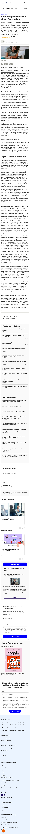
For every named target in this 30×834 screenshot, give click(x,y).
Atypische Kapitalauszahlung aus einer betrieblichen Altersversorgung (14, 387)
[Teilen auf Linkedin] (12, 64)
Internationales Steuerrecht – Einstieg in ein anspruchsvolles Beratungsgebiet (14, 456)
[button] (6, 485)
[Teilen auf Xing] (10, 64)
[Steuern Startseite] (4, 3)
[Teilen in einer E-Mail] (2, 64)
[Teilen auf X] (5, 64)
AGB (22, 697)
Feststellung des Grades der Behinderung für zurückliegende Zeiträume (15, 355)
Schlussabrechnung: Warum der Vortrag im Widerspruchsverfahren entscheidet (14, 401)
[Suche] (24, 2)
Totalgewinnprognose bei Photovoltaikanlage (14, 411)
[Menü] (10, 2)
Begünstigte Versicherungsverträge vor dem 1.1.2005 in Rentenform (13, 336)
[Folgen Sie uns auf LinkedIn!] (2, 795)
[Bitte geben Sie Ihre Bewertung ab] (10, 37)
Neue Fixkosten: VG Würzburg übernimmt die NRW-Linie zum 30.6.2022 (14, 443)
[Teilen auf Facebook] (7, 64)
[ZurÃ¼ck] (20, 528)
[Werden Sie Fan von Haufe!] (4, 795)
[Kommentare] (14, 37)
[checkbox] (2, 481)
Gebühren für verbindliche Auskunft (11, 406)
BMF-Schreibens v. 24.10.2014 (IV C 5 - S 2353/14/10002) (15, 146)
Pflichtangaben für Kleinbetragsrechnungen (13, 368)
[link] (3, 8)
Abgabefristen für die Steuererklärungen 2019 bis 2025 (14, 329)
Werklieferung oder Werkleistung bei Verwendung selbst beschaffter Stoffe (14, 436)
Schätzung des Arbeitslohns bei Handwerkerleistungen (10, 380)
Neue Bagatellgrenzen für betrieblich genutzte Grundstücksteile (14, 362)
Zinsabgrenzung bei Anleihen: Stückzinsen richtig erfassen (14, 449)
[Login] (27, 2)
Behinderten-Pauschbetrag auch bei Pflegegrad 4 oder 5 (14, 374)
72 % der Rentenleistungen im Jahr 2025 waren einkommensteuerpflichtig (14, 423)
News (3, 34)
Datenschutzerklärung (8, 700)
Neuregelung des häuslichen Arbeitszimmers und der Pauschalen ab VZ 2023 (13, 349)
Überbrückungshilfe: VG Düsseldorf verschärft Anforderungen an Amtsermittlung (14, 417)
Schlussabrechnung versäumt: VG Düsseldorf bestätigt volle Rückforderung (14, 430)
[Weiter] (23, 528)
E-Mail (2, 691)
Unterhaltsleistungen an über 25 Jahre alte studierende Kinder (14, 342)
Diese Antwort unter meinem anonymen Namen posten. (15, 481)
